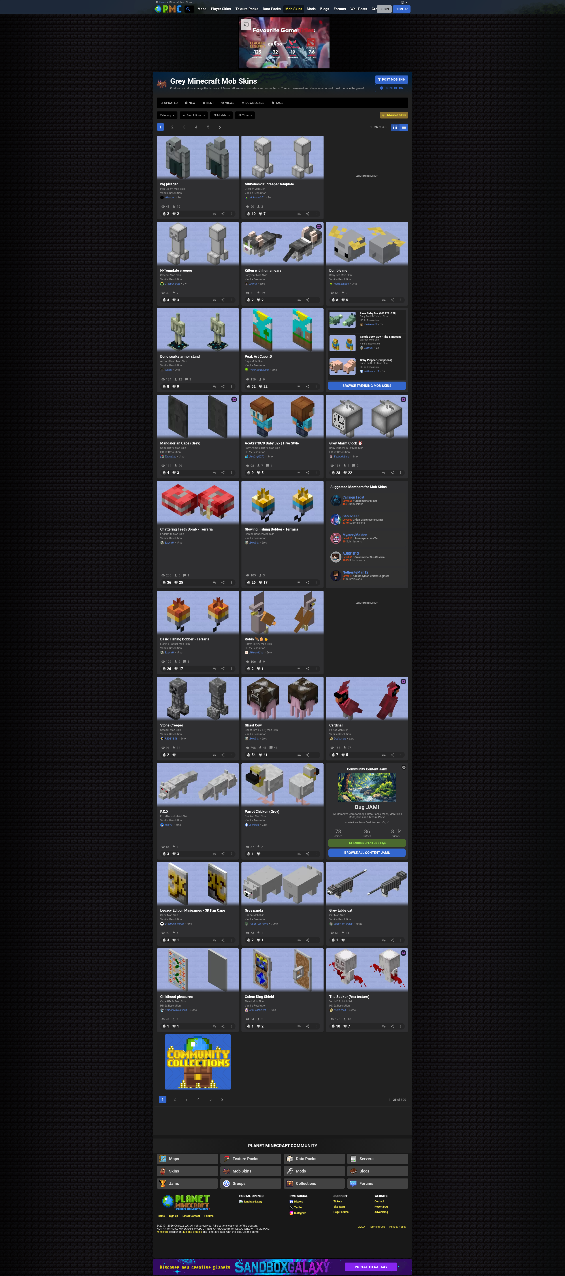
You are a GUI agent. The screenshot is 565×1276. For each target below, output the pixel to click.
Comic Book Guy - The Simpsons (380, 336)
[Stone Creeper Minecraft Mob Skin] (198, 699)
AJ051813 (351, 553)
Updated (171, 103)
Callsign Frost (353, 497)
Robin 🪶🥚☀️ (256, 639)
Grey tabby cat (340, 910)
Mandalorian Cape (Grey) (180, 443)
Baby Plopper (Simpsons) (376, 360)
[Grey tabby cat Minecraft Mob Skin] (367, 884)
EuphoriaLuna (341, 456)
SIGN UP (402, 9)
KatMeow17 (370, 324)
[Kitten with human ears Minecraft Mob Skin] (282, 244)
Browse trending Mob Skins (367, 386)
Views (229, 103)
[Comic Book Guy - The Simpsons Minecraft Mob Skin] (343, 345)
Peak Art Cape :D (258, 356)
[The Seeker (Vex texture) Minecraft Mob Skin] (367, 970)
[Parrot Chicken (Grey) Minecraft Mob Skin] (282, 785)
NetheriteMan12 (355, 572)
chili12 (169, 824)
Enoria (253, 283)
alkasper (170, 197)
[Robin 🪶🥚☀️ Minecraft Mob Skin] (282, 613)
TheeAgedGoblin (259, 369)
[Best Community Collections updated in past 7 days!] (198, 1062)
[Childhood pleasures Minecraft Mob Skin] (198, 970)
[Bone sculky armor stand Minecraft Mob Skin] (198, 330)
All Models (219, 115)
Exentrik (368, 347)
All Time (243, 115)
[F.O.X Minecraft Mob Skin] (198, 785)
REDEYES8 (171, 738)
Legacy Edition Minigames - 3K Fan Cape (192, 910)
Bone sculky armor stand (180, 356)
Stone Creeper (171, 725)
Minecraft (162, 1231)
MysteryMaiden (355, 535)
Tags (279, 103)
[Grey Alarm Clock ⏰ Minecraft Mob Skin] (367, 417)
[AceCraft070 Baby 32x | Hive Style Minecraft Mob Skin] (282, 417)
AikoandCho (256, 652)
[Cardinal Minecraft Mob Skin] (367, 699)
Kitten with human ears (263, 270)
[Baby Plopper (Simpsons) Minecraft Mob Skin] (343, 368)
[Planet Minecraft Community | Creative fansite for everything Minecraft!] (185, 1201)
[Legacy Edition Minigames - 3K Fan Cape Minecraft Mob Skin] (198, 884)
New (192, 103)
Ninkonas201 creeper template (269, 184)
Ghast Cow (253, 725)
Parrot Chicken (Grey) (262, 811)
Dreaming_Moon (174, 923)
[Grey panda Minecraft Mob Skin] (282, 884)
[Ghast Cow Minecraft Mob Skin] (282, 699)
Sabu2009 (351, 516)
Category (165, 115)
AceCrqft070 (256, 456)
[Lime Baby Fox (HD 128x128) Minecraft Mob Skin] (343, 322)
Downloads (254, 103)
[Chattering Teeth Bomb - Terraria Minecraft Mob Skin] (198, 503)
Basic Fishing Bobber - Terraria (184, 639)
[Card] (395, 127)
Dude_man (340, 738)
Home (162, 2)
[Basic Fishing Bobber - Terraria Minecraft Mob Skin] (198, 613)
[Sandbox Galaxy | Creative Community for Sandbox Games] (282, 1266)
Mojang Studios (192, 1231)
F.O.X (164, 811)
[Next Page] (220, 127)
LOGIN (384, 9)
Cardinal (336, 725)
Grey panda (254, 910)
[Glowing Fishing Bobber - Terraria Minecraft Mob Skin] (282, 503)
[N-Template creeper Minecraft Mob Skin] (198, 244)
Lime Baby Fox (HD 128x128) (378, 313)
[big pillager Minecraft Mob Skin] (198, 158)
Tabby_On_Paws (258, 923)
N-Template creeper (176, 270)
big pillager (169, 184)
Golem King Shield (259, 997)
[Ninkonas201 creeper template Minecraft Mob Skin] (282, 158)
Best (210, 103)
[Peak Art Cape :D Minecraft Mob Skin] (282, 330)
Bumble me (338, 270)
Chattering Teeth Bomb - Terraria (186, 529)
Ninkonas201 (257, 197)
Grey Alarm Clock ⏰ (345, 443)
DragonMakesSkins (176, 1010)
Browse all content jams (367, 853)
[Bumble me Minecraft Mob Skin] (367, 244)
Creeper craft (172, 283)
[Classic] (403, 127)
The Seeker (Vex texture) (349, 997)
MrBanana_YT (371, 371)
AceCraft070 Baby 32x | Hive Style (272, 443)
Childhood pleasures (176, 997)
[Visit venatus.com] (428, 61)
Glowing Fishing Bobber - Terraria (271, 529)
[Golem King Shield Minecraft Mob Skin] (282, 970)
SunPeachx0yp (257, 1010)
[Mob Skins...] (188, 8)
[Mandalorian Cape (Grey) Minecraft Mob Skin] (198, 417)
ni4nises (254, 824)
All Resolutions (192, 115)
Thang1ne (170, 456)
